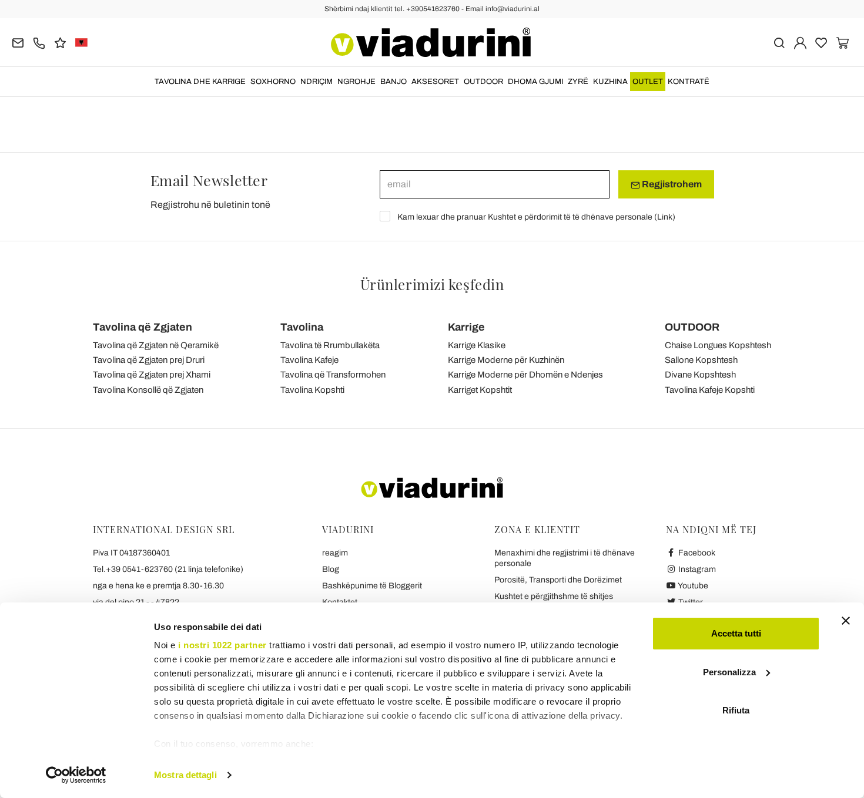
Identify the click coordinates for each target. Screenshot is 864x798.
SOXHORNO (273, 82)
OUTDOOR (483, 82)
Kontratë (688, 82)
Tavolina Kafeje (309, 360)
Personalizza (729, 672)
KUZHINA (610, 82)
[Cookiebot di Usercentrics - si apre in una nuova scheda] (76, 775)
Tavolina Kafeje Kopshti (710, 390)
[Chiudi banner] (846, 621)
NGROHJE (356, 82)
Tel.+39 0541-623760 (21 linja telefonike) (168, 569)
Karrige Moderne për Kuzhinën (506, 360)
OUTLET (647, 82)
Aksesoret (435, 82)
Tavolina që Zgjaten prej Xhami (151, 374)
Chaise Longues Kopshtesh (718, 345)
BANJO (393, 82)
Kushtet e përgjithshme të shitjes (553, 596)
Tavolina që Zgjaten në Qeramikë (156, 345)
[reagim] (60, 42)
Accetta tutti (736, 633)
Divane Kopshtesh (700, 374)
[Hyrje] (800, 42)
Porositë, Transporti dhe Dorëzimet (558, 579)
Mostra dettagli (185, 775)
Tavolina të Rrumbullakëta (330, 345)
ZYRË (578, 82)
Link (664, 217)
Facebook (696, 552)
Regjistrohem (671, 184)
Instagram (696, 569)
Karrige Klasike (476, 345)
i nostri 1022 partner (222, 645)
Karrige (466, 327)
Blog (330, 569)
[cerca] (779, 42)
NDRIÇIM (316, 82)
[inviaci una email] (18, 42)
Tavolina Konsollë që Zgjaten (148, 390)
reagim (335, 552)
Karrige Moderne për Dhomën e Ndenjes (525, 374)
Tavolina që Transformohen (333, 374)
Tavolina (301, 327)
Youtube (692, 585)
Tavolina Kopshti (312, 390)
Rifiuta (735, 710)
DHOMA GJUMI (535, 82)
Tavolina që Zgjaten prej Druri (149, 360)
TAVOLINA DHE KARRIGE (200, 82)
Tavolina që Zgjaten (142, 327)
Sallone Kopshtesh (701, 360)
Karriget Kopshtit (480, 390)
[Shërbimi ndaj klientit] (39, 42)
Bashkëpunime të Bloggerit (372, 585)
